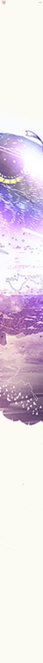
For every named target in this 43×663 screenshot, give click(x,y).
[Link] (4, 2)
